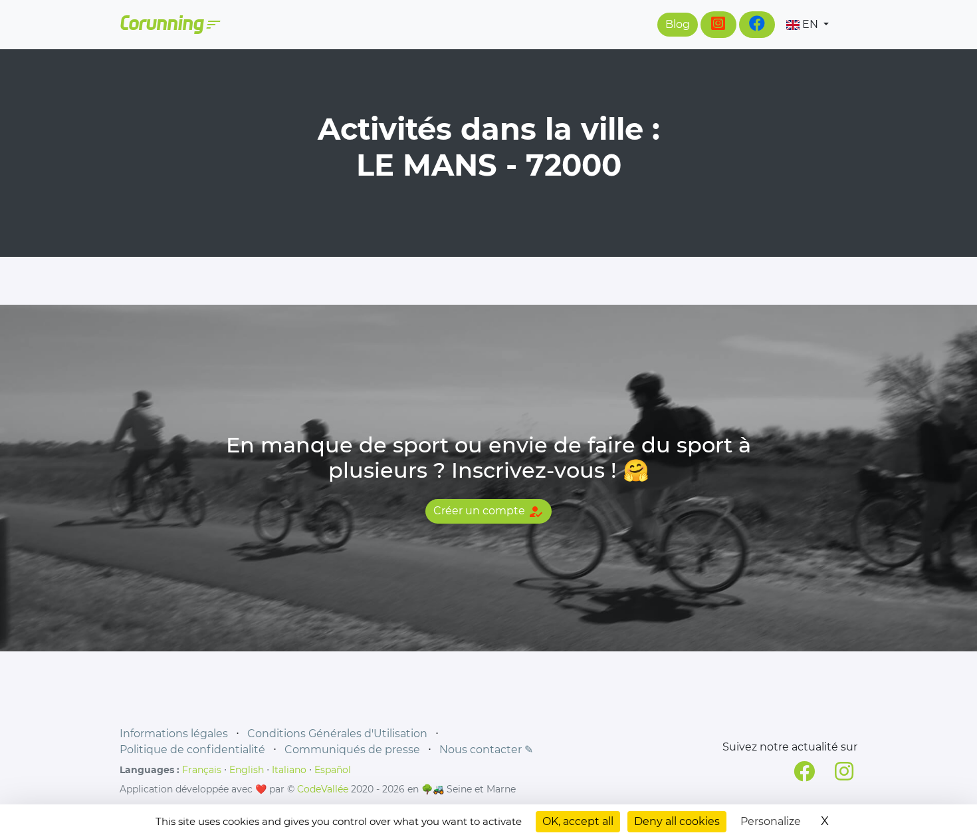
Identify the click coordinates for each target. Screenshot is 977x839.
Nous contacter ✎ (486, 749)
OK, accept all (577, 821)
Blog (677, 24)
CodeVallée (322, 789)
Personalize (770, 821)
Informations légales (174, 733)
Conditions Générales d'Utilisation (337, 733)
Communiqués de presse (352, 749)
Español (332, 770)
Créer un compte (488, 512)
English (246, 770)
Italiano (289, 770)
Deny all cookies (677, 821)
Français (201, 770)
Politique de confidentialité (192, 749)
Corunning (169, 25)
